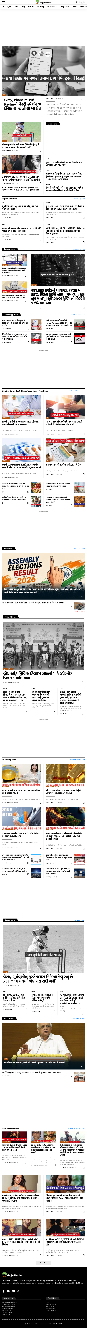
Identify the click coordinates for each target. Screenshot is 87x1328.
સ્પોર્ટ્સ (4, 141)
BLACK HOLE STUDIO (57, 1324)
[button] (4, 2)
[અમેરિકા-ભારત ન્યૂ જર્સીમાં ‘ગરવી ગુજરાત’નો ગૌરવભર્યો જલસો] (43, 1046)
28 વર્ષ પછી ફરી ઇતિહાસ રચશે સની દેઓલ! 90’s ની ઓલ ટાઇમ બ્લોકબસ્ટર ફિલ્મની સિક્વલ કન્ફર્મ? (43, 1149)
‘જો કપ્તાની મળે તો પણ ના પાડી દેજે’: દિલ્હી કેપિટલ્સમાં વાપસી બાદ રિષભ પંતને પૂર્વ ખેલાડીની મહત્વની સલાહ (72, 999)
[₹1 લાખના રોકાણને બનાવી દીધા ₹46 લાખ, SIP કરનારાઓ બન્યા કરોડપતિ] (14, 287)
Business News (9, 249)
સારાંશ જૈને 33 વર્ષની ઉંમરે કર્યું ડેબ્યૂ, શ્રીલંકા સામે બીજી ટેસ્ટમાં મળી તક (14, 997)
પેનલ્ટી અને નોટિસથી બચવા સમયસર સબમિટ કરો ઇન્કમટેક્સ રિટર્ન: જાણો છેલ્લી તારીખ (64, 189)
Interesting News (9, 759)
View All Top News (79, 199)
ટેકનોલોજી (54, 877)
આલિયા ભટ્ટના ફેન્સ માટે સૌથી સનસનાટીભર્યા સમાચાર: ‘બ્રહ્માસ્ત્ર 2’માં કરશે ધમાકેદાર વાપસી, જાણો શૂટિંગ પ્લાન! (20, 1198)
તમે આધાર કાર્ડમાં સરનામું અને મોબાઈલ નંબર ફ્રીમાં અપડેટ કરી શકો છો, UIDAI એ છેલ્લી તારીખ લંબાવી (15, 857)
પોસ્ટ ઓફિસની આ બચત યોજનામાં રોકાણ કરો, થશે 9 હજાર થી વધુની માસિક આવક (59, 857)
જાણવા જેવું (5, 786)
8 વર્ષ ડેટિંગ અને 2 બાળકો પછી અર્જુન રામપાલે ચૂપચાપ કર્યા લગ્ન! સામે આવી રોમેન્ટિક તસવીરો (21, 178)
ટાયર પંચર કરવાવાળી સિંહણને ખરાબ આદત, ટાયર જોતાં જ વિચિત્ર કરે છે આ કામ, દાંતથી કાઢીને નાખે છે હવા (15, 696)
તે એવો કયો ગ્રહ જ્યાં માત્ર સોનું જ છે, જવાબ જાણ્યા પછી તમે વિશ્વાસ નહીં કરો (14, 870)
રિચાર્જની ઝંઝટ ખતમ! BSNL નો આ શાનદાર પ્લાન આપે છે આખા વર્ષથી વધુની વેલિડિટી (14, 336)
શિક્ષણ (11, 669)
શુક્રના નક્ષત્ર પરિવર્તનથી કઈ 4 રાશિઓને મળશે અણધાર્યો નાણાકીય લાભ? (64, 164)
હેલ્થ (47, 418)
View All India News (79, 549)
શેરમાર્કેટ (48, 170)
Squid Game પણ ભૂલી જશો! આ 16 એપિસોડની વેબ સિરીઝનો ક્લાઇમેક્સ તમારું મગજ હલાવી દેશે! (65, 1242)
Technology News (11, 314)
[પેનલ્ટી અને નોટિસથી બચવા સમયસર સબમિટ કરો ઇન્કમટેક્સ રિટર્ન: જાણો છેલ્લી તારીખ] (14, 260)
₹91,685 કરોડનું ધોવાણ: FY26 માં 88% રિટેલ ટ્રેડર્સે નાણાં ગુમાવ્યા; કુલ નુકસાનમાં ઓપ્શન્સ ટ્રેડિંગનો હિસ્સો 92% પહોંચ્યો (64, 176)
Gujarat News (10, 617)
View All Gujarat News (77, 617)
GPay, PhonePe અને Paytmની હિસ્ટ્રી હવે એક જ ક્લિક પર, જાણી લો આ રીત (22, 104)
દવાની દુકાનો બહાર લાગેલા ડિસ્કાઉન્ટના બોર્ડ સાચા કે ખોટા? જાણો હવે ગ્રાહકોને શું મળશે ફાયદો (21, 466)
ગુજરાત (6, 669)
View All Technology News (77, 315)
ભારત (6, 586)
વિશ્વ (3, 203)
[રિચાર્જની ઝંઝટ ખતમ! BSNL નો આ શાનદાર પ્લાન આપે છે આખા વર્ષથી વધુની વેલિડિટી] (36, 338)
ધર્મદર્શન (48, 159)
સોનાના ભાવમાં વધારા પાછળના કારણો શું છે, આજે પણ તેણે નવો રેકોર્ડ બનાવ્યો (63, 792)
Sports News (10, 920)
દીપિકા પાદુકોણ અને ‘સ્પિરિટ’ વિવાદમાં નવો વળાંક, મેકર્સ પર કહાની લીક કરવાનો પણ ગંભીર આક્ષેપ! (64, 1198)
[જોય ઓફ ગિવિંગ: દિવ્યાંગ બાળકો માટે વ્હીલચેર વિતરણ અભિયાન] (43, 646)
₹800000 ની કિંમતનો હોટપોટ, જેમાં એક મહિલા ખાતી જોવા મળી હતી (21, 792)
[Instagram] (18, 1291)
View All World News (79, 1018)
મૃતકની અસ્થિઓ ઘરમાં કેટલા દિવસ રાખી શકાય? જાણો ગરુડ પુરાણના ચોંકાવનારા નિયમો (65, 208)
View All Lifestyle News (78, 391)
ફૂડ (3, 491)
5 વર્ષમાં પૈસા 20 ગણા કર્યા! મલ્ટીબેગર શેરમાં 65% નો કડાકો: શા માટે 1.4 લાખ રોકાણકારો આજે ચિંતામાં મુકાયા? (65, 231)
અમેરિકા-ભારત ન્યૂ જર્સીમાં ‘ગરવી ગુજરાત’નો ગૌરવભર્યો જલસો (20, 208)
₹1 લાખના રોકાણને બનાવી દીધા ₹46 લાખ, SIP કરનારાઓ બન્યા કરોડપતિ (13, 296)
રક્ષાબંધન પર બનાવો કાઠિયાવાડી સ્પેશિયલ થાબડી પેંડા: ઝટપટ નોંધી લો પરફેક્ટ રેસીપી (58, 499)
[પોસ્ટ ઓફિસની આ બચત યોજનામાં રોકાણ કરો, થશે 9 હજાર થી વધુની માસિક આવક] (79, 859)
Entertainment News (10, 1128)
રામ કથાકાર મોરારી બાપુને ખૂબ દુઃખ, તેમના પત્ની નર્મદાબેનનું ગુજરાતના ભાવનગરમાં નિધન (42, 696)
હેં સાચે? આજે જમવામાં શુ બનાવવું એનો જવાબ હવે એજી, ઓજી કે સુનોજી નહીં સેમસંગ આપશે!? (58, 871)
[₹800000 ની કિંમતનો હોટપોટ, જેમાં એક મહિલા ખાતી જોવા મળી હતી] (21, 775)
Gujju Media (50, 98)
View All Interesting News (77, 760)
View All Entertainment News (76, 1128)
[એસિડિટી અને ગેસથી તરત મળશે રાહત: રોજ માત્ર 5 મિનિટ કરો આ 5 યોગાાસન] (36, 501)
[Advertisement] (43, 27)
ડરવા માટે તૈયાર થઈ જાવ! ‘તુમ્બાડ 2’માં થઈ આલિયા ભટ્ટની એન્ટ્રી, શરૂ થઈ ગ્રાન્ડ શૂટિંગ (14, 1147)
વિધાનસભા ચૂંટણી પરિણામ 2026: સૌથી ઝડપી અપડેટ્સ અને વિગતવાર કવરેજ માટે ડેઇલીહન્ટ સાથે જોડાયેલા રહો (42, 590)
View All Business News (78, 249)
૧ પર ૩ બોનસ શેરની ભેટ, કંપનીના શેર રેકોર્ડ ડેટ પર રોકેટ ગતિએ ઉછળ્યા (21, 835)
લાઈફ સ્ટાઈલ (6, 418)
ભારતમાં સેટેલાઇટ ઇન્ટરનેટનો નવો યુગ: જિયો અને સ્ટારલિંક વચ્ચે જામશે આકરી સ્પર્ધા (58, 336)
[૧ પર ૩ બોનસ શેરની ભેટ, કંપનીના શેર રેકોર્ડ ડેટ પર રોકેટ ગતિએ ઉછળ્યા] (21, 818)
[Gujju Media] (43, 2)
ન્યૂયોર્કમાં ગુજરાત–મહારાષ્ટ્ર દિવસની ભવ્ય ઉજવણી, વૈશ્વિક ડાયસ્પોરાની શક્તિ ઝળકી (31, 1072)
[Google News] (13, 1291)
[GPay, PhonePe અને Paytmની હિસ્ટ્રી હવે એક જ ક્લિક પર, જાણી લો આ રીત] (43, 71)
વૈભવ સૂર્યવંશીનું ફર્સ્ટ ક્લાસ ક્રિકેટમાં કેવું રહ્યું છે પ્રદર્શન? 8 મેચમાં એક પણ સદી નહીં (20, 146)
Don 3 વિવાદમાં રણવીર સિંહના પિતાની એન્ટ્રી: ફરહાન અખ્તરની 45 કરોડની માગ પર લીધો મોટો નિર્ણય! (21, 1242)
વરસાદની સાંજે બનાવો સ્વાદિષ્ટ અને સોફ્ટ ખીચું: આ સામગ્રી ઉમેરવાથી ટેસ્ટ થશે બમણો (15, 486)
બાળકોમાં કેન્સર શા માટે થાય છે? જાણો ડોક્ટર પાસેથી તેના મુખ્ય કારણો (58, 484)
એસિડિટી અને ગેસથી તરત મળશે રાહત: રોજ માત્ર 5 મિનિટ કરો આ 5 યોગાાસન (14, 498)
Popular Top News (9, 198)
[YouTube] (8, 1291)
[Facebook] (3, 1291)
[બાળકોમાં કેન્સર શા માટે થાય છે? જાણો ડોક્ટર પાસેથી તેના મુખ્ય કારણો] (79, 487)
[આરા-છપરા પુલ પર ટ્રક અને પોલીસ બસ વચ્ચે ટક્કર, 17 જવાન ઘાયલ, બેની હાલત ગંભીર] (79, 607)
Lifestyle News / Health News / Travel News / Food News (25, 390)
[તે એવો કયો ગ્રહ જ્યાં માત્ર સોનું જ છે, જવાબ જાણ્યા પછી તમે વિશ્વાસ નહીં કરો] (36, 873)
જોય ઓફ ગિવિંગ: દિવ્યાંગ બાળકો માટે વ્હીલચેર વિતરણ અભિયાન (37, 676)
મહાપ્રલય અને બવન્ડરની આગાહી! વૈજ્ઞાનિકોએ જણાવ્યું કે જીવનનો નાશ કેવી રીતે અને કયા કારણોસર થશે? (64, 836)
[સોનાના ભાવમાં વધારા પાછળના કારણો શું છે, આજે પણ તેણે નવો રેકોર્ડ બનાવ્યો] (65, 775)
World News (8, 1018)
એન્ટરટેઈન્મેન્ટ (6, 173)
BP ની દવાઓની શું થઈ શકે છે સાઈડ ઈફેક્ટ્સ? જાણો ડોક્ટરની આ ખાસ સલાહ (20, 423)
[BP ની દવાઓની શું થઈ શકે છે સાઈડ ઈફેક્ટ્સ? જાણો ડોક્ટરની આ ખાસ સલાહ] (21, 407)
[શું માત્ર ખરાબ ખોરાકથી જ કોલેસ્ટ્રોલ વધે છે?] (65, 450)
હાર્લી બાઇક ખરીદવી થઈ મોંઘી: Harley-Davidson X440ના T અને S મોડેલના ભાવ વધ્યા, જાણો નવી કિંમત (59, 323)
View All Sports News (78, 920)
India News (8, 548)
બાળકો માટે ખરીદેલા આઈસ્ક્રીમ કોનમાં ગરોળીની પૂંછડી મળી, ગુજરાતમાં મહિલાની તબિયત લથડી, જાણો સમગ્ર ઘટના (70, 697)
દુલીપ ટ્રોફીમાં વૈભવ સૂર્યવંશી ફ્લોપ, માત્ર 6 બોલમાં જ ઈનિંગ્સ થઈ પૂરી (42, 997)
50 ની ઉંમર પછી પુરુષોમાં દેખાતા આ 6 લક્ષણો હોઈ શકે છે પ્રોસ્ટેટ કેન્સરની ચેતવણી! (64, 423)
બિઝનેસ (48, 184)
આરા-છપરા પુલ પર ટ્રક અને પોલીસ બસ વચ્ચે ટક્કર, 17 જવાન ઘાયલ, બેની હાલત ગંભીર (33, 602)
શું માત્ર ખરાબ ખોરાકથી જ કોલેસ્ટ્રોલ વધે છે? (63, 464)
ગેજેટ (4, 95)
